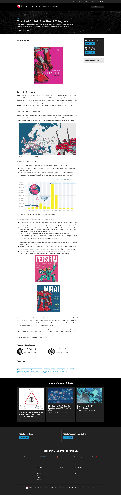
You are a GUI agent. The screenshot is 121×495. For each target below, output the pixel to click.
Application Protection (42, 472)
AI (39, 6)
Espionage (72, 368)
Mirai (45, 369)
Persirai (59, 371)
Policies (52, 487)
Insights (55, 6)
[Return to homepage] (23, 6)
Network (35, 369)
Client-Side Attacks (46, 371)
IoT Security (38, 371)
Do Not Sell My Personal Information (78, 487)
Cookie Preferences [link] (91, 487)
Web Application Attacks (22, 369)
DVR (35, 372)
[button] (92, 6)
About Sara (27, 352)
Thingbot (41, 369)
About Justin (59, 352)
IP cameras (58, 369)
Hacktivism (53, 368)
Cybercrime (64, 371)
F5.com (59, 470)
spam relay (40, 372)
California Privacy (65, 487)
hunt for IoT (46, 368)
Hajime (49, 372)
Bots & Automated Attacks (43, 473)
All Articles (34, 352)
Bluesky (76, 472)
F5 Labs (19, 14)
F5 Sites (99, 1)
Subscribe (91, 1)
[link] (19, 15)
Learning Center (46, 6)
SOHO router (20, 371)
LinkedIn (76, 470)
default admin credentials (27, 368)
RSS (84, 1)
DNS (45, 372)
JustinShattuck (28, 29)
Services (32, 371)
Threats (33, 6)
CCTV (30, 369)
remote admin (70, 369)
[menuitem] (76, 1)
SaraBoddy (21, 29)
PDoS (31, 372)
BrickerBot (26, 371)
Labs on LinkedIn (75, 1)
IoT (18, 18)
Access (63, 369)
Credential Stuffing (61, 368)
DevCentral (60, 472)
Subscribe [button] (91, 44)
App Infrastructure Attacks (23, 372)
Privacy (57, 487)
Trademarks (46, 487)
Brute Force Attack (38, 368)
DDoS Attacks (51, 369)
